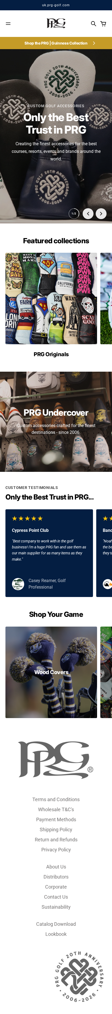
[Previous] (88, 213)
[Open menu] (8, 24)
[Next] (101, 213)
